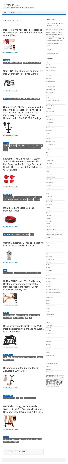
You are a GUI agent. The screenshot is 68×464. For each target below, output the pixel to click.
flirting (29, 197)
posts (20, 62)
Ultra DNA (6, 312)
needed (16, 62)
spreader (36, 439)
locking (32, 234)
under (38, 98)
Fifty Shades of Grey (51, 144)
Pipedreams (49, 237)
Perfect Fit (48, 218)
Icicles (47, 171)
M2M (47, 193)
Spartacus (48, 281)
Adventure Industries (51, 67)
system (30, 98)
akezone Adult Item (50, 70)
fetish (41, 145)
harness (6, 148)
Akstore (48, 73)
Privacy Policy (49, 372)
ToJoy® (48, 322)
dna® (26, 315)
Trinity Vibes (49, 328)
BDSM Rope (11, 5)
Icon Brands (49, 174)
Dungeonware (49, 122)
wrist (38, 199)
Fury (47, 155)
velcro (30, 398)
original (28, 357)
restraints (33, 62)
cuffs (21, 197)
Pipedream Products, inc (52, 232)
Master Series (49, 199)
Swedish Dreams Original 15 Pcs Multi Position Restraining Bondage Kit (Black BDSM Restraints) (23, 329)
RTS (47, 251)
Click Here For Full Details (10, 52)
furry (34, 197)
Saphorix (48, 253)
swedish (12, 359)
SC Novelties (49, 256)
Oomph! (48, 212)
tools (10, 441)
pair (21, 199)
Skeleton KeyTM (50, 275)
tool (35, 199)
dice (22, 315)
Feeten (48, 133)
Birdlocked (48, 84)
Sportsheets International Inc (53, 289)
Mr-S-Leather (49, 204)
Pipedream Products (51, 229)
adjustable (6, 315)
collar (29, 145)
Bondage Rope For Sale (52, 53)
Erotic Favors (49, 130)
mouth (25, 398)
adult (5, 439)
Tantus (48, 311)
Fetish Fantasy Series (51, 141)
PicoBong (48, 221)
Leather (12, 12)
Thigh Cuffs (49, 317)
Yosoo (47, 349)
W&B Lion (48, 341)
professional (26, 62)
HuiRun (5, 98)
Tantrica (48, 308)
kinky (10, 148)
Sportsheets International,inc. (53, 292)
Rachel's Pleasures (50, 243)
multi (24, 357)
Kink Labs (48, 185)
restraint (20, 148)
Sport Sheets (49, 284)
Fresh (47, 149)
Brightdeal (48, 95)
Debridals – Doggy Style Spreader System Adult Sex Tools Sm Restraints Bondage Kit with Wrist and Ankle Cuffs (23, 409)
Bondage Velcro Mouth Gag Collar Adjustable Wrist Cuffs (20, 369)
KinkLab (48, 188)
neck (30, 272)
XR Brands (48, 347)
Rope (20, 12)
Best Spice (48, 75)
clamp (15, 272)
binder (18, 145)
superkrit (48, 300)
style (41, 439)
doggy (25, 439)
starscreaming (49, 295)
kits (34, 315)
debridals (19, 439)
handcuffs (38, 197)
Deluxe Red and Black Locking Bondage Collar (18, 209)
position (34, 357)
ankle (5, 197)
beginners (10, 197)
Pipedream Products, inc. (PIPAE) (54, 234)
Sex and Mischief (8, 395)
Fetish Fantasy (49, 138)
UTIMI (5, 270)
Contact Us (48, 366)
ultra (35, 98)
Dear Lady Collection (51, 114)
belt (11, 145)
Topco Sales (49, 325)
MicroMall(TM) (7, 194)
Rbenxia (48, 245)
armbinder (6, 145)
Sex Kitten (48, 262)
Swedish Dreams (8, 354)
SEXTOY (48, 267)
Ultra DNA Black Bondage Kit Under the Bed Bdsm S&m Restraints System (23, 72)
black (14, 98)
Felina (47, 136)
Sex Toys (6, 143)
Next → (24, 451)
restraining (39, 357)
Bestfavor (48, 78)
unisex (5, 150)
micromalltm (15, 199)
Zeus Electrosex (50, 355)
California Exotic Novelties (52, 100)
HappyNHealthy (50, 160)
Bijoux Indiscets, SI (50, 81)
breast (11, 272)
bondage (6, 62)
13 (19, 451)
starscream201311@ (31, 148)
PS (46, 240)
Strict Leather (7, 234)
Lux (47, 190)
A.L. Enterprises (50, 64)
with (30, 317)
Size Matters (49, 273)
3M (47, 62)
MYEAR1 (48, 207)
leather (14, 148)
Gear (5, 12)
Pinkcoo (48, 226)
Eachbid (48, 125)
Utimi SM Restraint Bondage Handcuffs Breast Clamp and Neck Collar (23, 244)
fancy (37, 145)
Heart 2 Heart (49, 163)
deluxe (27, 234)
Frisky (47, 152)
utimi (39, 272)
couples (18, 315)
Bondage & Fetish (50, 86)
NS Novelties (49, 210)
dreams (20, 357)
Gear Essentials (50, 158)
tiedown (39, 62)
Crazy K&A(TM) (50, 111)
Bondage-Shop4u (50, 89)
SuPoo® (48, 303)
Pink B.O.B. (48, 223)
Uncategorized (49, 333)
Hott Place (48, 166)
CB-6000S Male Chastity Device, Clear (55, 29)
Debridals (6, 436)
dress (33, 145)
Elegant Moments (50, 127)
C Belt (47, 97)
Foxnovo (48, 147)
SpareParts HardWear (51, 278)
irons (5, 199)
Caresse (48, 103)
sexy (24, 148)
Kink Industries (49, 182)
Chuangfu (48, 108)
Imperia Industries (50, 177)
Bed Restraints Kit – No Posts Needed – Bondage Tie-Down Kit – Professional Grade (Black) (23, 32)
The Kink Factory (50, 314)
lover (38, 315)
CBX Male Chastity (50, 105)
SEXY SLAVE (49, 270)
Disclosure (48, 369)
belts (14, 145)
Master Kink (7, 60)
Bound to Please (50, 92)
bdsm (10, 98)
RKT (47, 248)
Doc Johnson (49, 119)
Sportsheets (49, 286)
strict (39, 148)
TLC (47, 319)
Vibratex (48, 338)
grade (11, 62)
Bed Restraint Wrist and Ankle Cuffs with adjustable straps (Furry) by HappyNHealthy (54, 34)
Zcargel (48, 352)
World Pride (49, 344)
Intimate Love (49, 179)
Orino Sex (48, 215)
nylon (5, 317)
